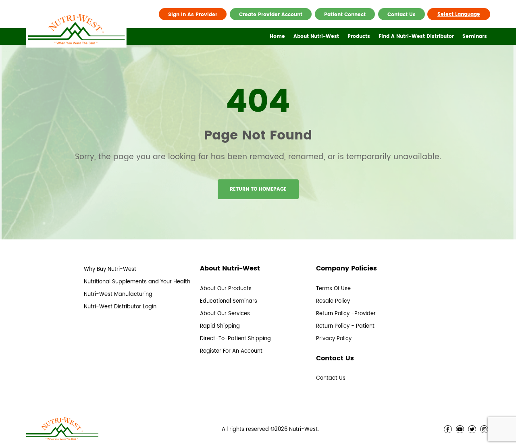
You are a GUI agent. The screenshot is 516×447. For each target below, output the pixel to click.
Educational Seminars (228, 301)
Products (358, 36)
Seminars (474, 36)
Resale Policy (333, 301)
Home (277, 36)
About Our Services (225, 314)
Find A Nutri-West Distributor (416, 36)
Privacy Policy (334, 339)
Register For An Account (231, 351)
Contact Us (401, 15)
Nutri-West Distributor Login (120, 307)
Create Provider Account (270, 15)
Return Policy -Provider (346, 314)
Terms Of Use (333, 289)
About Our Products (226, 289)
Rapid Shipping (220, 326)
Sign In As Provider (192, 15)
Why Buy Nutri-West (110, 269)
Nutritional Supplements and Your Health (137, 282)
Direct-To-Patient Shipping (235, 339)
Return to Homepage (258, 189)
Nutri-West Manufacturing (118, 294)
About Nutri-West (316, 36)
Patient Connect (345, 15)
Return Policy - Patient (345, 326)
